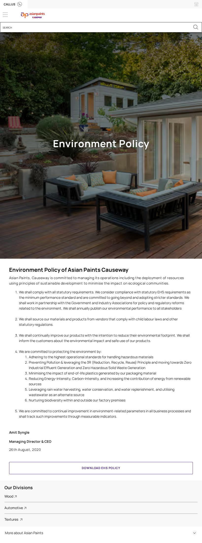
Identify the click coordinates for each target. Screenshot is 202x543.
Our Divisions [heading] (18, 487)
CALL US (10, 4)
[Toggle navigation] (5, 14)
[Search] (196, 27)
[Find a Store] (196, 4)
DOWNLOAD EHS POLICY (101, 468)
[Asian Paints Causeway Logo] (40, 15)
